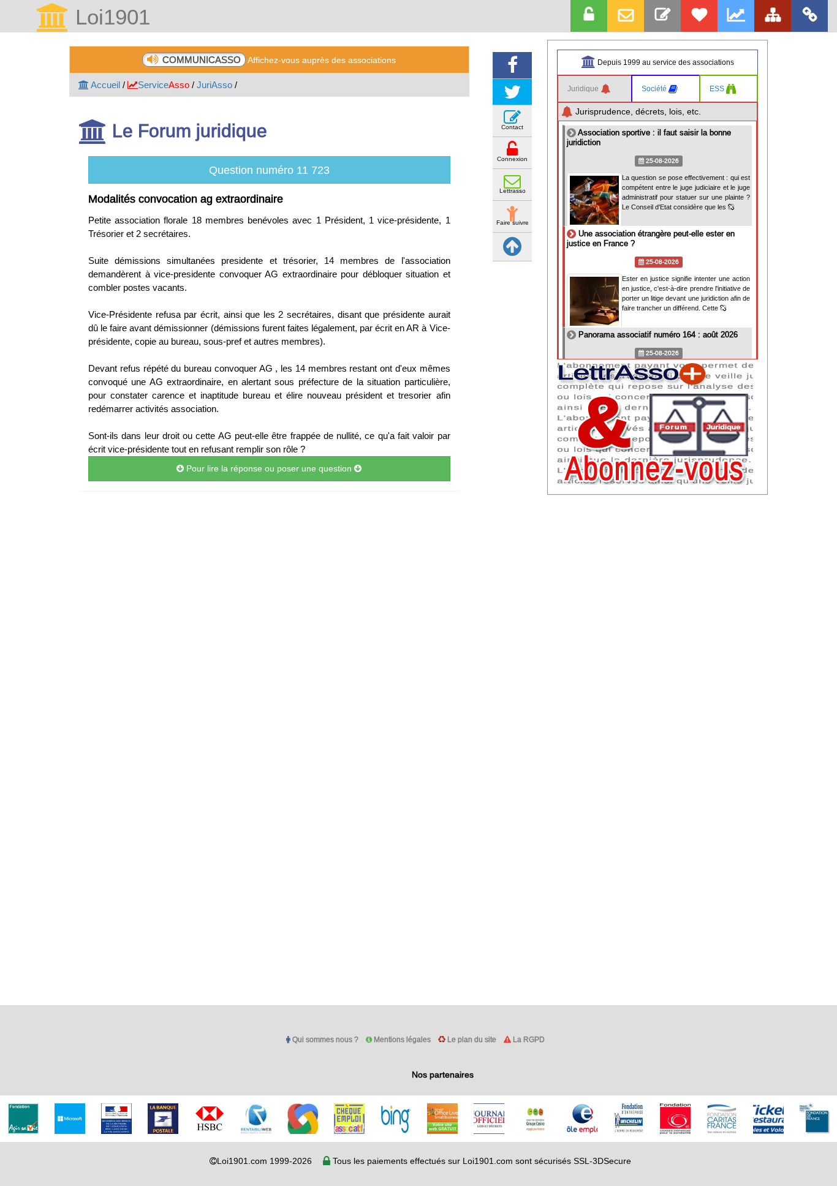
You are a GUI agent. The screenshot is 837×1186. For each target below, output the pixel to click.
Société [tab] (655, 88)
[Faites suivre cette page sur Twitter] (512, 92)
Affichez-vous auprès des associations (279, 59)
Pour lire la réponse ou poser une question (269, 468)
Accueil (104, 85)
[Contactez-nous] (662, 16)
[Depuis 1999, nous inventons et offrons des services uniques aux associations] (736, 16)
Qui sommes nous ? (324, 1039)
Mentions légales (401, 1039)
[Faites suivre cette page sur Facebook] (512, 65)
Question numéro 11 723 (269, 169)
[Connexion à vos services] (588, 16)
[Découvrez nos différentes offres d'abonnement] (699, 16)
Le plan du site (470, 1039)
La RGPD (528, 1039)
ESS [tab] (718, 88)
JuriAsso (214, 85)
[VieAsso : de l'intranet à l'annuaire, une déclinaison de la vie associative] (809, 16)
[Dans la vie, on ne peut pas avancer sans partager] (772, 16)
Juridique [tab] (583, 88)
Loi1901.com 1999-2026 (264, 1161)
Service (163, 85)
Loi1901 (109, 18)
